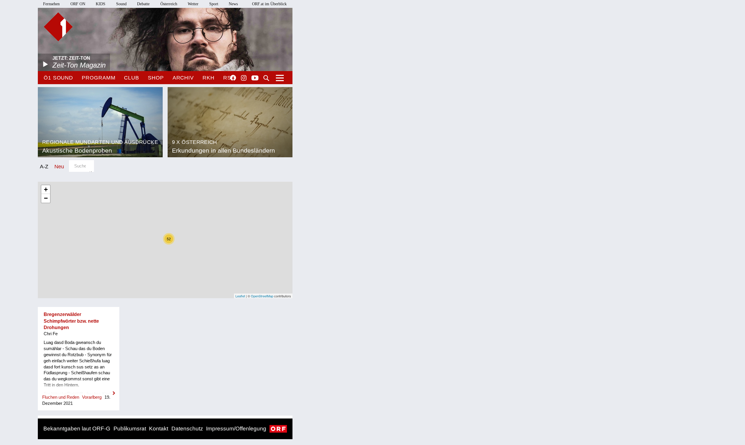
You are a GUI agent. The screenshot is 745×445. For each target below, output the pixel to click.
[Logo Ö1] (58, 26)
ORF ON (77, 4)
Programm (98, 78)
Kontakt (158, 428)
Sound (121, 4)
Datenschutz (187, 428)
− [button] (46, 198)
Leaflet (240, 296)
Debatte (143, 4)
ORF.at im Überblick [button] (269, 4)
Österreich (168, 4)
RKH (208, 78)
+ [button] (46, 189)
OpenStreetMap (262, 296)
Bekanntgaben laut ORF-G (76, 428)
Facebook (233, 78)
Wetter (193, 4)
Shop (156, 78)
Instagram (243, 78)
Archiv (183, 78)
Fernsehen (51, 4)
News (233, 4)
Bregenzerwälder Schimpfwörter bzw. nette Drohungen (71, 321)
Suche (266, 78)
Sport (213, 4)
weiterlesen (78, 389)
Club (131, 78)
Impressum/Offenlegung (236, 428)
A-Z (44, 166)
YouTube (254, 78)
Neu (59, 166)
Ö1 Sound (58, 78)
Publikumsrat (129, 428)
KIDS (100, 4)
